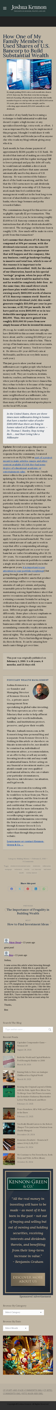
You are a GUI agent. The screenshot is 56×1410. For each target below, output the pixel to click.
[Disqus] (28, 974)
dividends (36, 866)
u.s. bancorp (36, 869)
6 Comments (28, 861)
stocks (26, 869)
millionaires (47, 866)
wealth (21, 873)
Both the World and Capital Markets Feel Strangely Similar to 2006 (33, 1059)
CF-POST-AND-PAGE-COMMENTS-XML (22, 1390)
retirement (18, 869)
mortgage (8, 869)
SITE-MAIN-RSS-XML (32, 1393)
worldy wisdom (31, 873)
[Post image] (9, 1047)
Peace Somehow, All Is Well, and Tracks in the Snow (35, 1111)
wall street (47, 869)
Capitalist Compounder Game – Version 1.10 (31, 1044)
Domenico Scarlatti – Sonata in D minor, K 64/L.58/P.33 (32, 1142)
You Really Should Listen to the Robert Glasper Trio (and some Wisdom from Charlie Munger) (34, 1127)
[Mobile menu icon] (5, 8)
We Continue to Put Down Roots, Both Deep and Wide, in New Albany (34, 1156)
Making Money (23, 859)
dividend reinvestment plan (20, 866)
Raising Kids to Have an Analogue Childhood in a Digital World (32, 1074)
